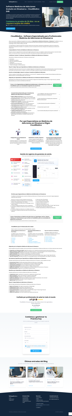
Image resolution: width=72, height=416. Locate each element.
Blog (24, 402)
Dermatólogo (31, 239)
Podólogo (30, 240)
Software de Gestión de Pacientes (42, 401)
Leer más (36, 180)
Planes (43, 1)
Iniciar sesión (11, 399)
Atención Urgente (48, 239)
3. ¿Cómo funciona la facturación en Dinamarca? (46, 103)
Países (37, 398)
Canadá (13, 242)
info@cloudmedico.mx (55, 399)
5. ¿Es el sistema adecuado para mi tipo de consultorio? (47, 110)
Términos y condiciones (38, 345)
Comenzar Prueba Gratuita (57, 85)
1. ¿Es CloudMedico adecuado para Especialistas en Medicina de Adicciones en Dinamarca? (46, 94)
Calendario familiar (39, 403)
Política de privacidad (22, 411)
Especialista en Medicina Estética (35, 242)
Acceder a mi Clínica (52, 1)
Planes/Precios (25, 398)
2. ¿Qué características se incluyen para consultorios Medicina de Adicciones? (47, 99)
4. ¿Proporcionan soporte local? (43, 107)
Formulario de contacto (54, 397)
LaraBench (38, 407)
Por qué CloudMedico (37, 1)
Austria (13, 240)
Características (30, 1)
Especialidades (39, 397)
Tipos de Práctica (39, 400)
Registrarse (60, 1)
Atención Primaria (48, 236)
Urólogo (30, 238)
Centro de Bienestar (49, 241)
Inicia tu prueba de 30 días (36, 148)
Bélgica (13, 241)
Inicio (26, 1)
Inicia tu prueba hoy (10, 28)
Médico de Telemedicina (33, 241)
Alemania (13, 238)
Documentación (26, 400)
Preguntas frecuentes (27, 401)
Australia (13, 239)
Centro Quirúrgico (48, 240)
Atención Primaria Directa (50, 238)
